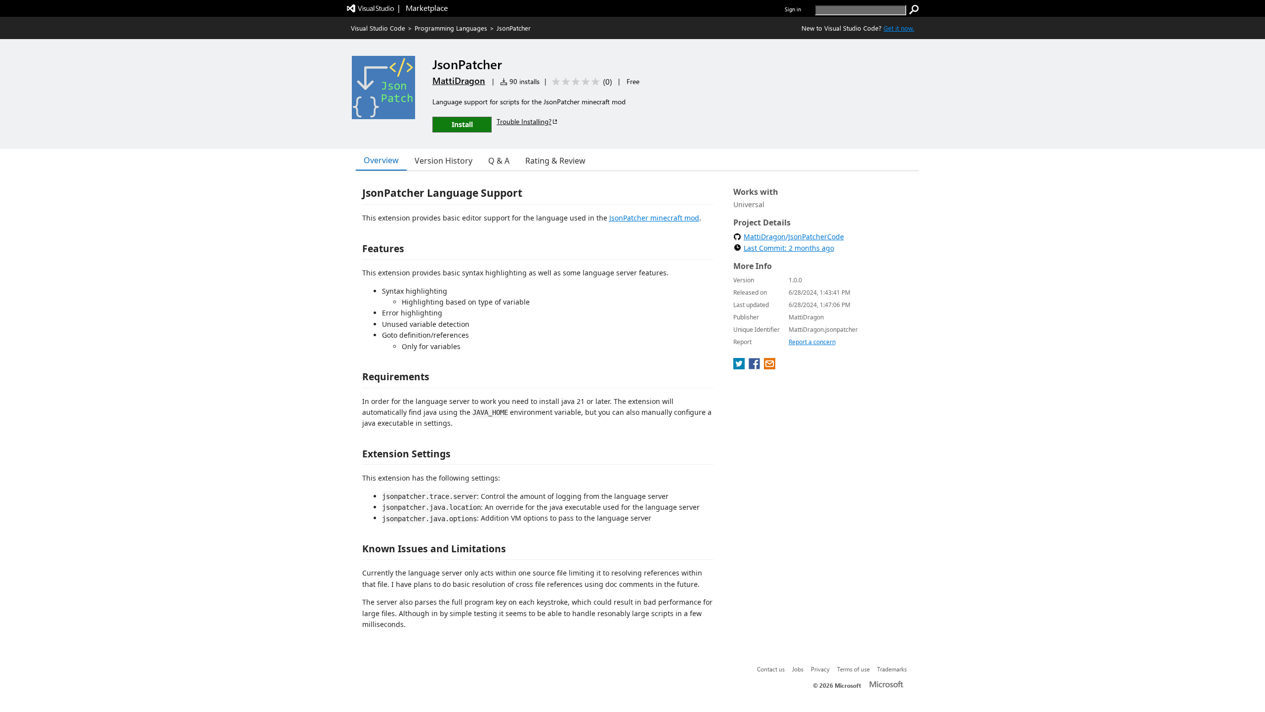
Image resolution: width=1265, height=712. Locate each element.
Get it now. (899, 28)
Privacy (820, 669)
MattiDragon (458, 81)
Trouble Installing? (524, 121)
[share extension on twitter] (740, 366)
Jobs (797, 669)
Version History (443, 160)
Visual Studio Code (378, 28)
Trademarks (892, 669)
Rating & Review (555, 160)
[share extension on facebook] (755, 366)
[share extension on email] (769, 366)
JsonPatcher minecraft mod (654, 217)
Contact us (771, 669)
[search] (914, 10)
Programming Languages (451, 28)
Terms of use (853, 669)
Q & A (498, 160)
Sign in (793, 9)
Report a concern (812, 342)
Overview (381, 160)
